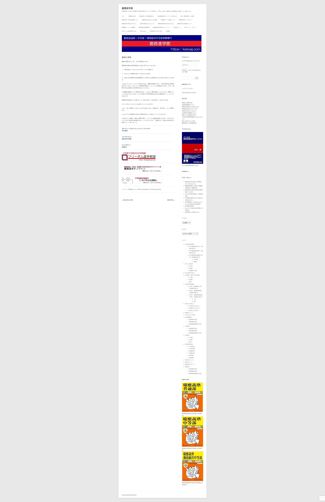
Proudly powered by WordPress (129, 495)
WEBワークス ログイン (190, 27)
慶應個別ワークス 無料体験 (128, 27)
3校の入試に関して (189, 303)
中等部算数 (192, 348)
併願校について (189, 312)
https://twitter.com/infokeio (189, 92)
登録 (186, 72)
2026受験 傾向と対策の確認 (192, 275)
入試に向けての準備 (190, 315)
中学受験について (132, 189)
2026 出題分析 (189, 264)
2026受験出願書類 (189, 284)
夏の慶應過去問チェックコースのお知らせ (167, 16)
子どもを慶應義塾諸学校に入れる (190, 165)
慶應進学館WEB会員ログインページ (161, 27)
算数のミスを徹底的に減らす (189, 115)
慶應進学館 (127, 8)
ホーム (123, 16)
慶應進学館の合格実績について (184, 23)
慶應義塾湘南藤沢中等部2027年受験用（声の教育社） (192, 483)
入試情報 (187, 326)
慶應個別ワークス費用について (168, 20)
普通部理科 (192, 351)
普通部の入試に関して (194, 308)
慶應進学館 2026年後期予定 (189, 123)
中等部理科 (192, 346)
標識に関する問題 (127, 200)
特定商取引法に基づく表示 (156, 31)
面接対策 (187, 366)
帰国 (194, 301)
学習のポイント (189, 362)
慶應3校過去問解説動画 (144, 27)
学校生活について (189, 360)
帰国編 (195, 261)
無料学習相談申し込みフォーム (147, 23)
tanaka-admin (157, 189)
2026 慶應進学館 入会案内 (187, 16)
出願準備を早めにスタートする (189, 108)
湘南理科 (191, 355)
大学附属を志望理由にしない (189, 112)
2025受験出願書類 (189, 244)
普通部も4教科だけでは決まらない (190, 106)
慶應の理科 (171, 200)
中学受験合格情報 (189, 206)
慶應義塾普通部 (193, 321)
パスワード (185, 65)
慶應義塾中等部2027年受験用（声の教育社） (192, 449)
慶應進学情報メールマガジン (185, 20)
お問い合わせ (143, 31)
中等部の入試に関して (194, 306)
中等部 (191, 266)
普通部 (191, 268)
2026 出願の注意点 (189, 273)
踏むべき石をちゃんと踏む (188, 121)
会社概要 (168, 31)
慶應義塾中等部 (193, 319)
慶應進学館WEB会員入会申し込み (166, 23)
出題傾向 (187, 335)
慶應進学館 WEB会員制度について (130, 20)
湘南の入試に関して (194, 310)
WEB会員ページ (177, 27)
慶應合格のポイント (190, 364)
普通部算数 (192, 353)
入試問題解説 (188, 317)
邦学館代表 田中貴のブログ (192, 212)
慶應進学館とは (132, 16)
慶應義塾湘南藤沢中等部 (195, 324)
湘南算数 (191, 357)
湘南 (190, 282)
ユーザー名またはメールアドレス (191, 61)
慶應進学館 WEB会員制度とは (146, 16)
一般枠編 (195, 259)
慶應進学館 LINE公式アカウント (129, 23)
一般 (194, 299)
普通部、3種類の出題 (187, 102)
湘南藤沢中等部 (193, 270)
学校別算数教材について (188, 104)
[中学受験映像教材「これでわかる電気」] (142, 183)
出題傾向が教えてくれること (189, 110)
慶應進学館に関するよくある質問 (149, 20)
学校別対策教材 (189, 344)
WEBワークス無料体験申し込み (129, 31)
